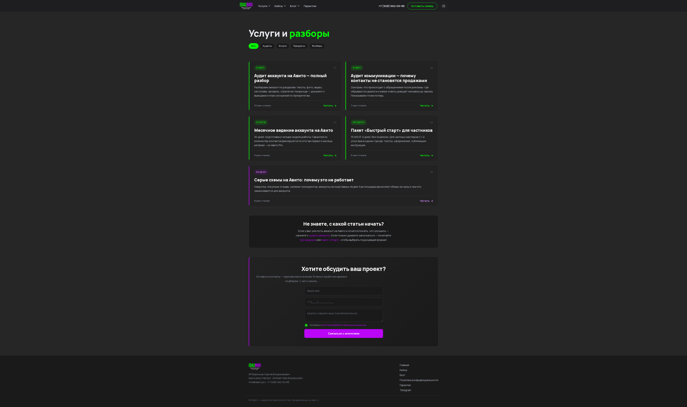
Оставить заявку (422, 6)
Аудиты (267, 46)
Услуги (262, 6)
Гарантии (310, 6)
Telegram (405, 390)
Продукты (299, 46)
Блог (293, 6)
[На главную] (246, 6)
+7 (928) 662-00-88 (392, 6)
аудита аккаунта (319, 235)
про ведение (308, 240)
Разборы (317, 46)
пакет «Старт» (330, 240)
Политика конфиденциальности (419, 380)
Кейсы (278, 6)
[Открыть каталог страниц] (443, 5)
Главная (404, 365)
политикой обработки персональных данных (343, 325)
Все (253, 46)
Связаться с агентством (343, 333)
